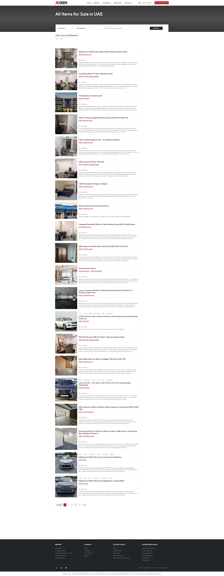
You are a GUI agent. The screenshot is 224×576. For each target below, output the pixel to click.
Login (143, 3)
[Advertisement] (155, 60)
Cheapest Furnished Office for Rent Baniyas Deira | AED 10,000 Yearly (107, 224)
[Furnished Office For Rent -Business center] (66, 80)
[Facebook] (56, 567)
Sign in (115, 548)
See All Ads (58, 548)
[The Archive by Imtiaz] (66, 275)
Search (156, 28)
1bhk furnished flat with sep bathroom (94, 206)
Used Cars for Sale (60, 555)
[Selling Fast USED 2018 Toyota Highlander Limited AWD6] (66, 486)
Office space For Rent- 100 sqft (91, 162)
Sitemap (86, 555)
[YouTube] (66, 567)
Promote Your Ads (147, 551)
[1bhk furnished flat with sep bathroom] (66, 211)
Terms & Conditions (147, 555)
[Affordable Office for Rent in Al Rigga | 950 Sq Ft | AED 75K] (66, 365)
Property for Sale (60, 551)
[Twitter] (61, 567)
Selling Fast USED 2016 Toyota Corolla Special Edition (100, 457)
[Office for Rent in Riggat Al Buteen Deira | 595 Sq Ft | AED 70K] (66, 124)
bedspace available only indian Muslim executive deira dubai (103, 52)
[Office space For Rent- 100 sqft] (66, 168)
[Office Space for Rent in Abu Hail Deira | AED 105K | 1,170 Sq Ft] (66, 253)
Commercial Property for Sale (63, 553)
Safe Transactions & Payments (121, 558)
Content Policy (146, 560)
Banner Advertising (147, 553)
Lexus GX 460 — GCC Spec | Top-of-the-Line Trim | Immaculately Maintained (105, 384)
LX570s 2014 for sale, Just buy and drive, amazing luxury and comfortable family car (108, 317)
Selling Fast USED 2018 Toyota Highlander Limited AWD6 (101, 481)
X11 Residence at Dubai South (90, 96)
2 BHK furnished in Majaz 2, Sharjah (93, 184)
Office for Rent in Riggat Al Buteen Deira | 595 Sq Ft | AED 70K (103, 118)
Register (149, 3)
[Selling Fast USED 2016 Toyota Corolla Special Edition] (66, 463)
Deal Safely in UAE (118, 555)
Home (89, 3)
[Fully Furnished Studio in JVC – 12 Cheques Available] (66, 146)
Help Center (118, 3)
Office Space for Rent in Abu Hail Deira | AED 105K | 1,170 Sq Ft (103, 246)
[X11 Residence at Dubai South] (66, 102)
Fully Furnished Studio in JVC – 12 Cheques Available (99, 140)
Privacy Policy (146, 558)
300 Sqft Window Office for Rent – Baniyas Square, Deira (102, 337)
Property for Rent (60, 558)
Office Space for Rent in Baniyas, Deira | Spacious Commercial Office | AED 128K (109, 408)
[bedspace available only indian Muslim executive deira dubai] (66, 58)
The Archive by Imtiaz (87, 268)
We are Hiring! (88, 553)
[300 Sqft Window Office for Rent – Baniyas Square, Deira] (66, 343)
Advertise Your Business (148, 548)
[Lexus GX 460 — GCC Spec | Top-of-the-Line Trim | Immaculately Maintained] (66, 389)
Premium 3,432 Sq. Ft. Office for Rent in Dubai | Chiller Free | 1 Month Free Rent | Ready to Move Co (108, 432)
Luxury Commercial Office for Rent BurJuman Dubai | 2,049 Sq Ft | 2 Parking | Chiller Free (106, 291)
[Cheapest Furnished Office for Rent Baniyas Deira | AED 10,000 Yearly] (66, 231)
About (86, 548)
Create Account (117, 551)
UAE (61, 38)
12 (79, 505)
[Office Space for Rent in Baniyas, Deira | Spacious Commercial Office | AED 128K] (66, 415)
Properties (106, 3)
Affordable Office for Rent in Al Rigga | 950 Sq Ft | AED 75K (102, 359)
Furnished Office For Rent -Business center (96, 74)
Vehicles (96, 3)
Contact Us (128, 3)
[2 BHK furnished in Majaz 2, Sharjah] (66, 190)
